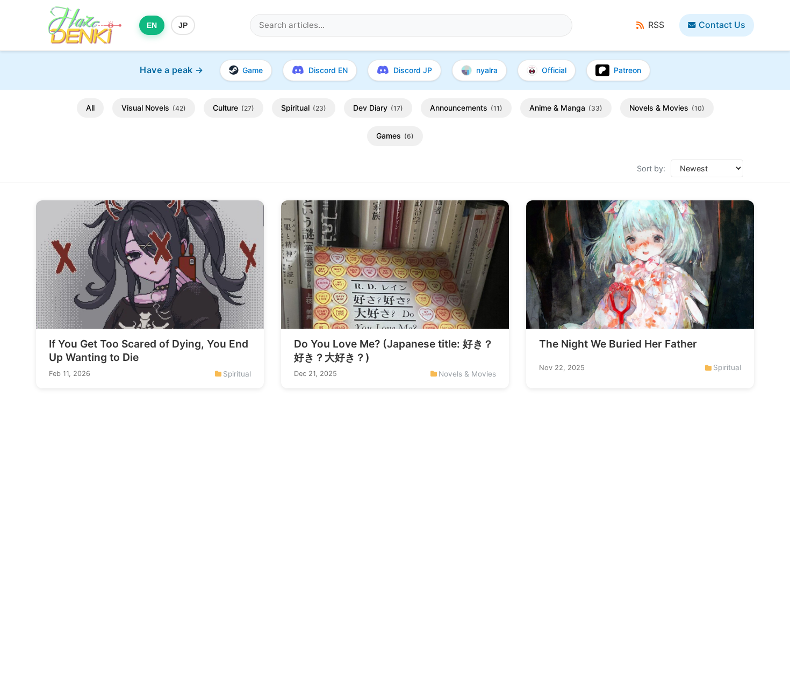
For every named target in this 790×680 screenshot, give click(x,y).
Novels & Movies (667, 107)
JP (183, 25)
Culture (233, 107)
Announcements (466, 107)
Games (395, 136)
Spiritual (303, 107)
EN (152, 25)
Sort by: (651, 168)
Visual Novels (153, 107)
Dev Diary (378, 107)
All (90, 107)
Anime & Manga (565, 107)
